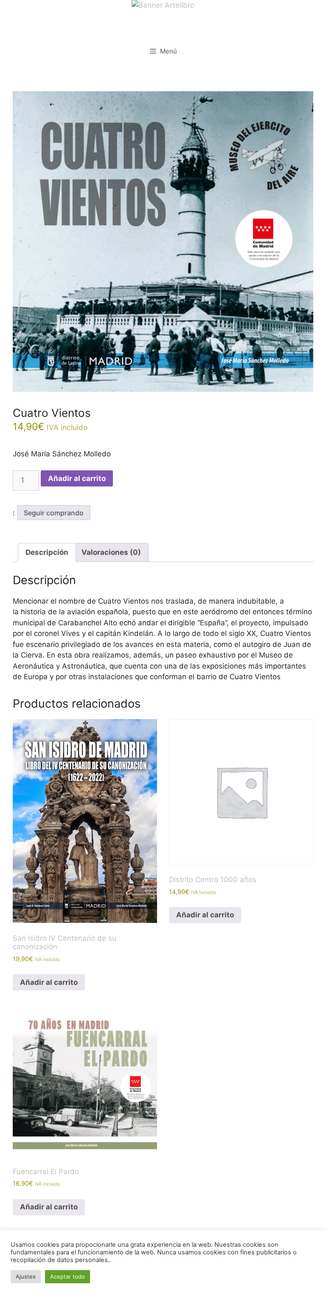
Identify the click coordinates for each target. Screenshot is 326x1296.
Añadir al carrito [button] (49, 982)
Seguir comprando (54, 513)
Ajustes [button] (26, 1276)
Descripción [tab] (46, 552)
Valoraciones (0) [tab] (111, 552)
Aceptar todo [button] (67, 1276)
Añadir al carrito (77, 478)
